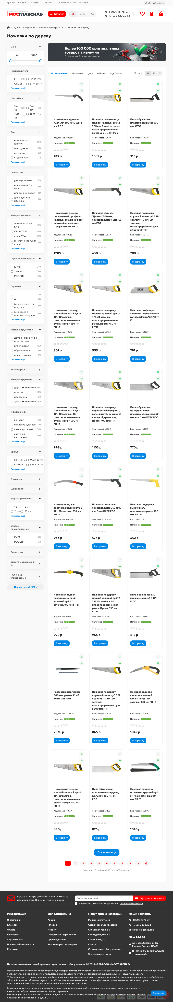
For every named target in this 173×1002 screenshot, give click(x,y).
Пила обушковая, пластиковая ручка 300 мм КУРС (144, 123)
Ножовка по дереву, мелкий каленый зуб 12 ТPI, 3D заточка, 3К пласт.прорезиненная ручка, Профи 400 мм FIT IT (67, 416)
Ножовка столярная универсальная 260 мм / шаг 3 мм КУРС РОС (106, 508)
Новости (35, 2)
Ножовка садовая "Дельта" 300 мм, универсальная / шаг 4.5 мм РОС (106, 218)
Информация (16, 914)
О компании (48, 2)
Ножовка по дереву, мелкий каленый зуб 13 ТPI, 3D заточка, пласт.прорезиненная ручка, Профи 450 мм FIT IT (106, 319)
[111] (107, 52)
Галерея (52, 924)
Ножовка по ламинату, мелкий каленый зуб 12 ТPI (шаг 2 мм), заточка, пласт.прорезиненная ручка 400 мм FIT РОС (106, 126)
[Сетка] (148, 73)
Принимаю (158, 993)
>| (145, 863)
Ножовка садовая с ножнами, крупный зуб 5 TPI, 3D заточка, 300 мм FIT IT (144, 794)
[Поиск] (92, 14)
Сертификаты (15, 939)
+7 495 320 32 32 (119, 15)
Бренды (11, 2)
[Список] (154, 73)
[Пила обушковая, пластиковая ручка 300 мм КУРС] (145, 97)
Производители (57, 939)
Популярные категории (105, 914)
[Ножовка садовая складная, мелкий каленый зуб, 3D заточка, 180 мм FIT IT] (68, 573)
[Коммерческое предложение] (74, 165)
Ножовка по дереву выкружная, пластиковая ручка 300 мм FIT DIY (144, 509)
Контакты (23, 2)
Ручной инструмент (24, 27)
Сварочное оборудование (102, 924)
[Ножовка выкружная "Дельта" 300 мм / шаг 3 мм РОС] (68, 97)
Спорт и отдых (96, 939)
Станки (92, 944)
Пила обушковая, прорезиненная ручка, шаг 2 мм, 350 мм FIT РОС (105, 794)
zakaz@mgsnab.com (143, 929)
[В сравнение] (81, 90)
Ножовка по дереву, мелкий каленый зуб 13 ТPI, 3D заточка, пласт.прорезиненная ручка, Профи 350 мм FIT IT (67, 319)
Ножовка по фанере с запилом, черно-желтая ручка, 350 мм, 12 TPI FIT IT (144, 315)
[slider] (10, 60)
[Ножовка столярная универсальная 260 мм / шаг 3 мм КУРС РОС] (107, 483)
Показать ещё (18, 88)
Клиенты (12, 924)
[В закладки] (81, 84)
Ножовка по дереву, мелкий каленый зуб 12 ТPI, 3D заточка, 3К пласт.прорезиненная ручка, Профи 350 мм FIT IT (106, 603)
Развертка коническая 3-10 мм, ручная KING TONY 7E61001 (67, 695)
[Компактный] (160, 73)
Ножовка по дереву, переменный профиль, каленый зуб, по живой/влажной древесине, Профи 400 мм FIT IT (106, 414)
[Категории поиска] (73, 14)
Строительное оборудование (104, 949)
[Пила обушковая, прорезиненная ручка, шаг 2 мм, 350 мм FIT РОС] (107, 767)
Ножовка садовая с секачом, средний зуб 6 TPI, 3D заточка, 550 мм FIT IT (68, 509)
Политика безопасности (20, 944)
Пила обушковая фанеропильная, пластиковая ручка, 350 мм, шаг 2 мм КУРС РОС (144, 412)
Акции (51, 920)
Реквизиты (84, 2)
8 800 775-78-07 (118, 11)
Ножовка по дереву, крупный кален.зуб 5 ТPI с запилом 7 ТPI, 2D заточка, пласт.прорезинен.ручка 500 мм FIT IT (106, 700)
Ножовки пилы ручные (51, 27)
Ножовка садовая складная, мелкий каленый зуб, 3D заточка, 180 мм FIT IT (66, 599)
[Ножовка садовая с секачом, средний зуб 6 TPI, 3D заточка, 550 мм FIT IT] (68, 483)
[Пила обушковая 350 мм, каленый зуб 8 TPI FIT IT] (145, 573)
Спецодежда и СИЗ (99, 934)
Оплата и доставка (67, 2)
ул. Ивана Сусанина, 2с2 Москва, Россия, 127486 (145, 944)
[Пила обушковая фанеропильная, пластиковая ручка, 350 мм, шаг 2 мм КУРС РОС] (145, 386)
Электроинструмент (99, 954)
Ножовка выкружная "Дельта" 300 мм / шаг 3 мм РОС (68, 123)
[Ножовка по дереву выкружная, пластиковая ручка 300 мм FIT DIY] (145, 483)
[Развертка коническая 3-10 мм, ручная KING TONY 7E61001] (68, 670)
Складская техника (99, 929)
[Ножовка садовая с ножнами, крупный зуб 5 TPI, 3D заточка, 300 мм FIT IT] (145, 767)
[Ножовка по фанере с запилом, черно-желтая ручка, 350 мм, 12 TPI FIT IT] (145, 288)
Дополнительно (59, 914)
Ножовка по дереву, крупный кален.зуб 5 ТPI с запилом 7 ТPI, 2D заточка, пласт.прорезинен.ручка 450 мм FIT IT (144, 221)
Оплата (11, 929)
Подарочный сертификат (62, 934)
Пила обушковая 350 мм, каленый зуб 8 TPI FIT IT (143, 598)
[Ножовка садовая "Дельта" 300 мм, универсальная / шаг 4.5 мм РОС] (107, 191)
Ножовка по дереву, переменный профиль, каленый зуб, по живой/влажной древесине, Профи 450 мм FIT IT (68, 219)
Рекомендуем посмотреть (62, 944)
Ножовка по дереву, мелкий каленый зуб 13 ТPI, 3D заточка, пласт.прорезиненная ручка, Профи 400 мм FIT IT (67, 797)
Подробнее (54, 997)
